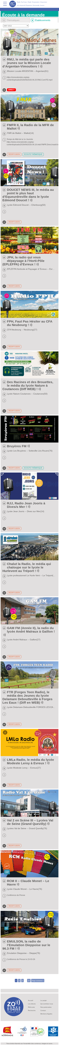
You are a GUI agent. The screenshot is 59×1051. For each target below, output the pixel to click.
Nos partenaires (45, 1007)
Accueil (30, 1000)
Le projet (43, 1000)
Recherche (32, 1010)
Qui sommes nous (46, 1004)
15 (29, 980)
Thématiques (13, 20)
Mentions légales (46, 1014)
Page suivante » (37, 980)
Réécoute (31, 1007)
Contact (43, 1010)
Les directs (32, 1004)
